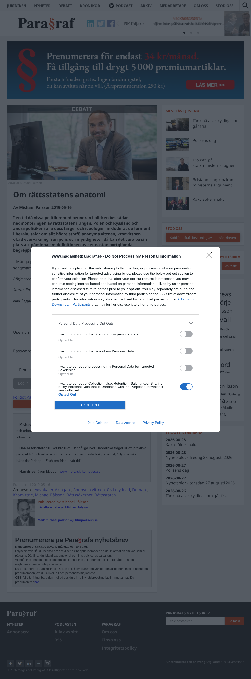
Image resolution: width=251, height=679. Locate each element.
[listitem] (125, 323)
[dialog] (125, 339)
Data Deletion (97, 423)
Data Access (125, 423)
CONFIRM (90, 405)
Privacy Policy (153, 423)
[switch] (186, 334)
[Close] (210, 256)
